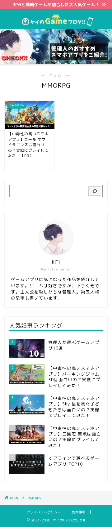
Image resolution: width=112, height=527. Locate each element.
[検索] (94, 191)
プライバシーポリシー (44, 512)
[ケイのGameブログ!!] (56, 24)
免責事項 (79, 512)
